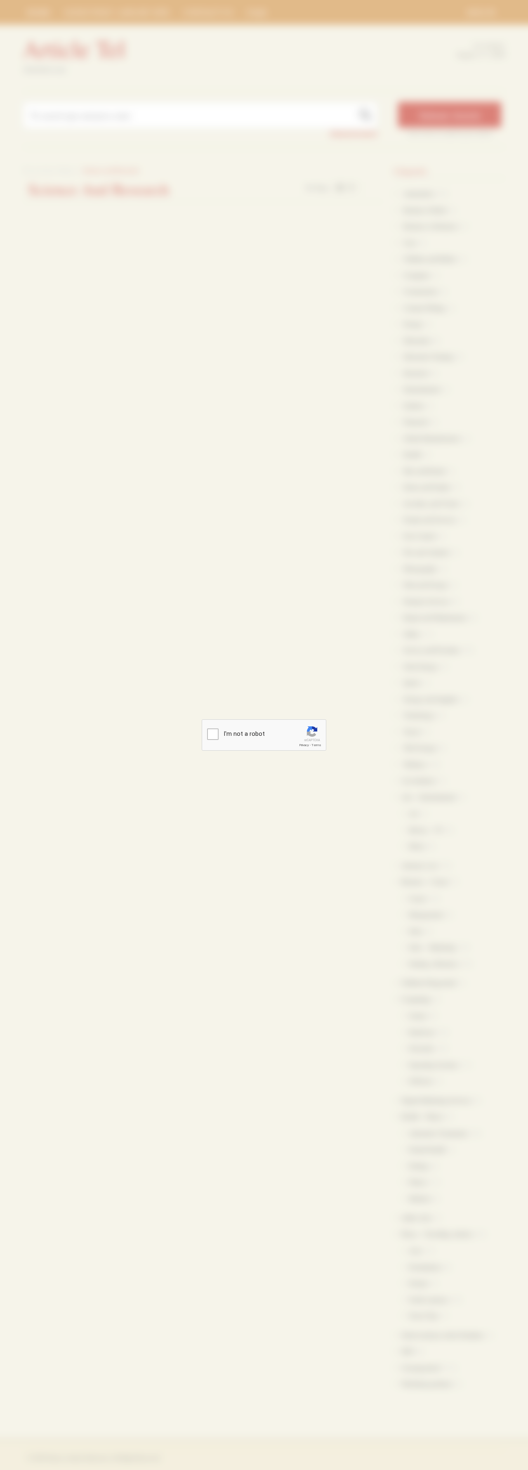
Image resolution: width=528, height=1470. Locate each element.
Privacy (304, 745)
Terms (316, 745)
